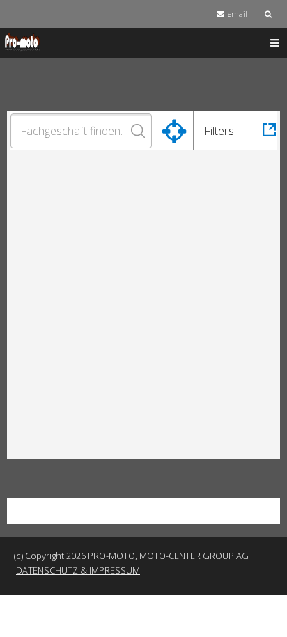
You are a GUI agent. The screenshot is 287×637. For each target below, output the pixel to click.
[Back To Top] (263, 613)
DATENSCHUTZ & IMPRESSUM (78, 570)
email (237, 13)
